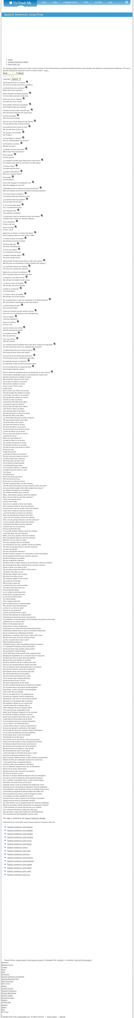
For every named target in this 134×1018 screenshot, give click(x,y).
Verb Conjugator (7, 981)
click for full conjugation (83, 960)
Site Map (98, 2)
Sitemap (4, 1005)
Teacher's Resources (9, 991)
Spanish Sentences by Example (13, 977)
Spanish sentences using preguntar (20, 861)
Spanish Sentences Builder (35, 818)
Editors (4, 1007)
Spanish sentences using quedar (19, 864)
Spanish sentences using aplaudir (20, 830)
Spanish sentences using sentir (19, 871)
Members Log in (7, 965)
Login (110, 2)
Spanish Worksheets (9, 993)
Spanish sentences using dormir (19, 844)
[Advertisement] (65, 38)
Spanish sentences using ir (17, 847)
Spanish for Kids (7, 988)
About (4, 970)
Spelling (4, 1000)
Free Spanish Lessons (35, 960)
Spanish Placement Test (10, 979)
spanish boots (21, 960)
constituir (60, 960)
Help (3, 972)
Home (44, 2)
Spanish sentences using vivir (18, 875)
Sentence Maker (12, 68)
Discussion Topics (8, 998)
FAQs (86, 2)
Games (4, 986)
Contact (4, 967)
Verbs (55, 2)
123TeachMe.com (23, 1017)
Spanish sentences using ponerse (20, 858)
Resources (5, 974)
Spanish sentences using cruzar (19, 841)
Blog (3, 1010)
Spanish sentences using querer (19, 868)
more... (46, 70)
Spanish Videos (7, 996)
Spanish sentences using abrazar (19, 827)
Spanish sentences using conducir (20, 837)
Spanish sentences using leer (18, 854)
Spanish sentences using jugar (18, 851)
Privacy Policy (52, 1017)
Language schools (70, 2)
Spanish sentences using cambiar (20, 834)
